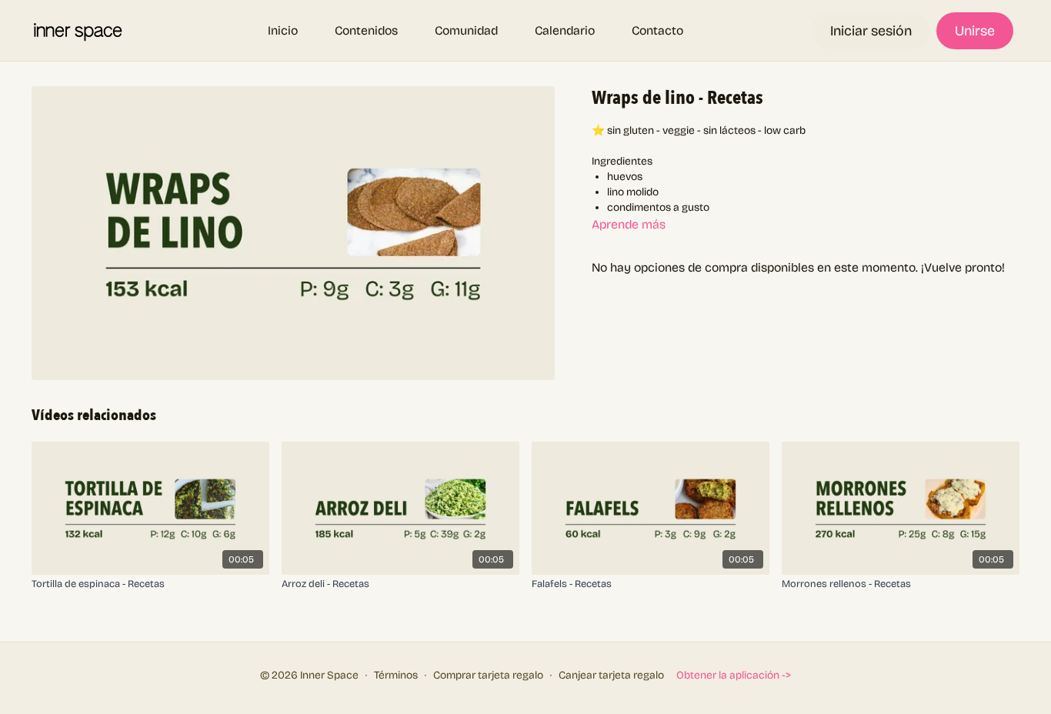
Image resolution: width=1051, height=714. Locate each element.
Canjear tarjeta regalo (611, 675)
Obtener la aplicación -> (733, 675)
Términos (396, 675)
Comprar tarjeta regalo (488, 675)
